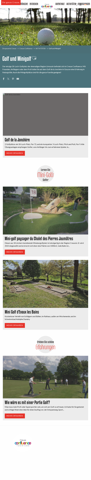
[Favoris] (77, 4)
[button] (81, 4)
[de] (85, 4)
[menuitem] (21, 4)
